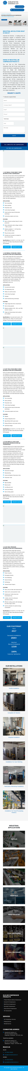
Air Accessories (8, 1010)
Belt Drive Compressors (10, 1004)
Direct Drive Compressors (10, 1008)
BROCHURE (7, 247)
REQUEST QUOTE (17, 247)
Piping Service (7, 1021)
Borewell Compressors (9, 1006)
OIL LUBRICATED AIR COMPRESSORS (14, 144)
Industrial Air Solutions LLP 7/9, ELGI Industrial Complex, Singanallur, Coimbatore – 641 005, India (14, 1034)
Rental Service (7, 1023)
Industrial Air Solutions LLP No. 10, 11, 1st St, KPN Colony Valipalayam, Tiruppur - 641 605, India (13, 1042)
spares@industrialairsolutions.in (11, 1062)
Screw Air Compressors (10, 1002)
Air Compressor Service (10, 1019)
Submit (14, 135)
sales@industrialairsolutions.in (18, 9)
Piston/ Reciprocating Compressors (12, 999)
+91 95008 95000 (9, 1059)
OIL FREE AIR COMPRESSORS (14, 148)
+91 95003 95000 (20, 6)
